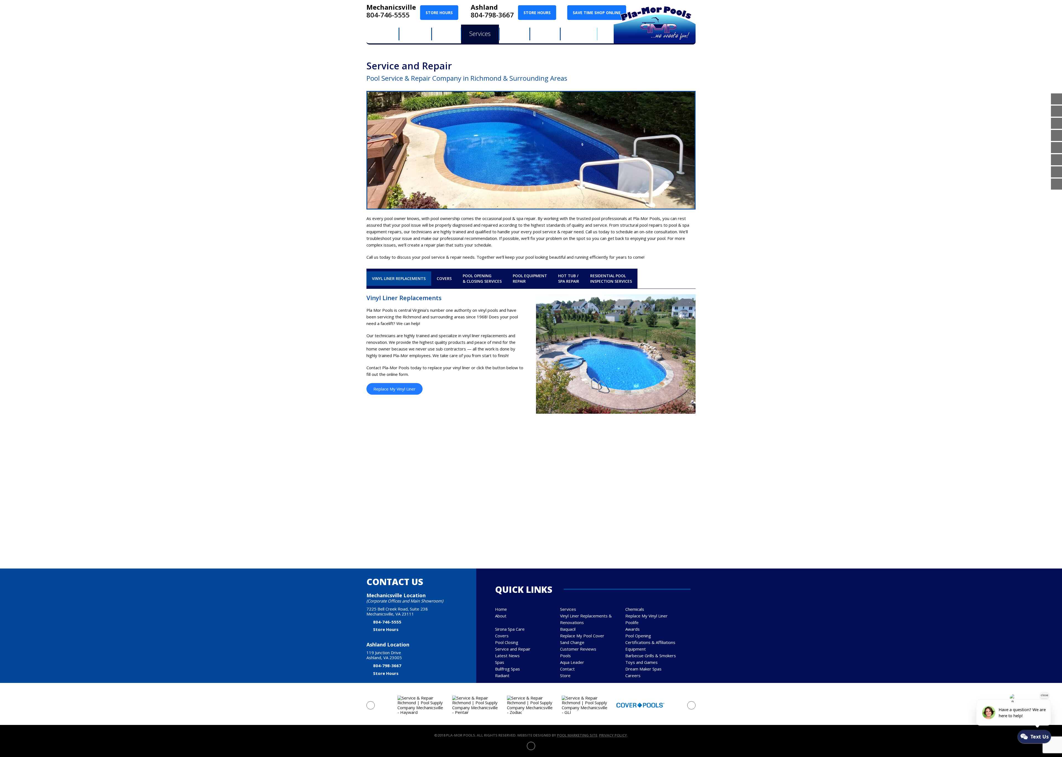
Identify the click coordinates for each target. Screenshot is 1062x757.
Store (565, 675)
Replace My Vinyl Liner (394, 389)
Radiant (502, 675)
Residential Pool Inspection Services (611, 278)
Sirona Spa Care (510, 629)
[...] (635, 508)
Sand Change (572, 642)
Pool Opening (638, 635)
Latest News (507, 655)
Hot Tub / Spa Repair (568, 278)
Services (568, 609)
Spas (499, 662)
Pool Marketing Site (577, 735)
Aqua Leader (572, 662)
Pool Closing (506, 642)
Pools (565, 655)
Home (501, 609)
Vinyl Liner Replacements (399, 278)
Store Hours (439, 12)
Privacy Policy (613, 735)
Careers (633, 675)
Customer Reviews (578, 649)
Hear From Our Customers (531, 484)
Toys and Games (641, 662)
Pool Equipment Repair (530, 278)
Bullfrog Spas (507, 669)
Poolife (632, 622)
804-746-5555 (388, 14)
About (500, 616)
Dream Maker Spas (643, 669)
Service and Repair (512, 649)
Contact (567, 669)
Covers (444, 278)
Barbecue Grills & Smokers (650, 655)
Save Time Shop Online (597, 12)
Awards (632, 629)
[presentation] (370, 705)
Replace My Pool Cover (582, 635)
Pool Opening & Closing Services (482, 278)
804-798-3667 (492, 14)
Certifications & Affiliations (650, 642)
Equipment (635, 649)
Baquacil (568, 629)
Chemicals (634, 609)
